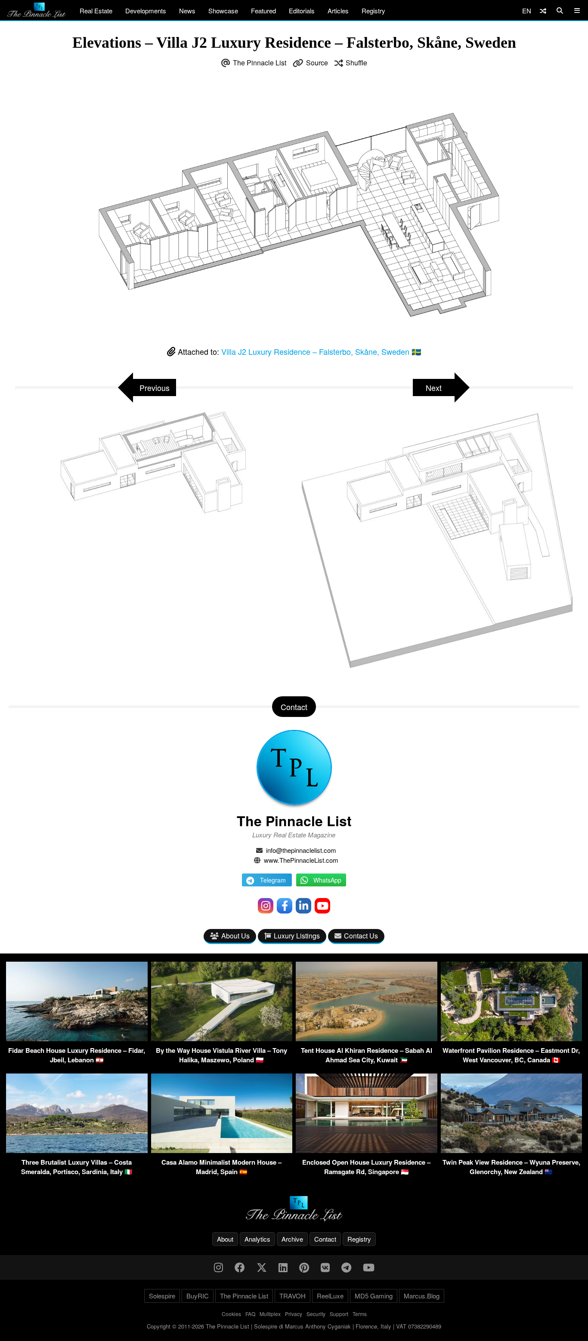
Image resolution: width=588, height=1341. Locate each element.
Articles (338, 10)
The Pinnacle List (259, 63)
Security (315, 1313)
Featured (263, 10)
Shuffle (356, 63)
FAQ (250, 1313)
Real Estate (96, 10)
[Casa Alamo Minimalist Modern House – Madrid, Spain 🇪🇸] (222, 1150)
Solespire (162, 1295)
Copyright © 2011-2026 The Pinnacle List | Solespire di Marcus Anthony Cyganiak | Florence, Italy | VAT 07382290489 (294, 1326)
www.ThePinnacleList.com (301, 859)
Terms (360, 1313)
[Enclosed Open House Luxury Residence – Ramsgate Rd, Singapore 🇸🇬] (366, 1150)
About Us (235, 936)
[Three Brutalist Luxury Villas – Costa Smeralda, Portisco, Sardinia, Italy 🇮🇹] (77, 1150)
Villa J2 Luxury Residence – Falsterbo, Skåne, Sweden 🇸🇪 (321, 351)
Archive (292, 1238)
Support (339, 1313)
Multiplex (270, 1313)
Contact (325, 1238)
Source (317, 63)
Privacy (293, 1313)
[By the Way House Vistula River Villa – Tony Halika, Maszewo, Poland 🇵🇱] (222, 1038)
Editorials (302, 10)
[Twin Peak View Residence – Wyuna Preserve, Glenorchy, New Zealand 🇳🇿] (511, 1150)
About (225, 1238)
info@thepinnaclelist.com (301, 850)
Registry (373, 10)
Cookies (231, 1313)
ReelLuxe (330, 1295)
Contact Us (361, 936)
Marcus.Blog (421, 1295)
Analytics (257, 1238)
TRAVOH (292, 1295)
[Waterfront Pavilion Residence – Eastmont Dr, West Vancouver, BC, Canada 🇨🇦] (511, 1038)
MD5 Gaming (374, 1295)
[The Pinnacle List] (294, 1208)
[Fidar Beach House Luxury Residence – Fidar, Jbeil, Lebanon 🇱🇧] (77, 1038)
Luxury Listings (297, 936)
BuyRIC (197, 1295)
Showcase (223, 10)
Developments (145, 10)
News (187, 10)
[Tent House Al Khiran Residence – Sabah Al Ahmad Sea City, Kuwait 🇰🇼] (366, 1038)
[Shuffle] (543, 10)
